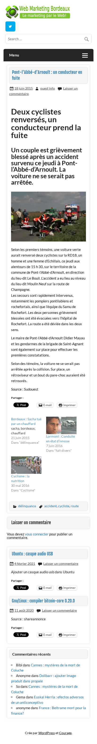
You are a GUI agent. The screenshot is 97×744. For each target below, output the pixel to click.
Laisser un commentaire (60, 564)
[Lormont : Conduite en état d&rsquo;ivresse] (61, 425)
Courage (65, 733)
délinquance (27, 506)
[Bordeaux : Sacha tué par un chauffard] (28, 431)
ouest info (47, 88)
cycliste (63, 506)
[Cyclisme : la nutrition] (26, 465)
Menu (14, 55)
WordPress (46, 733)
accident (50, 506)
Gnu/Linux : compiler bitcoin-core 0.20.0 (43, 600)
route (75, 506)
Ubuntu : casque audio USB (32, 553)
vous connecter (36, 534)
